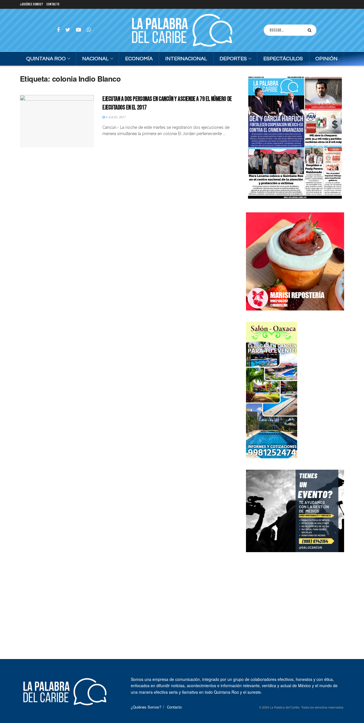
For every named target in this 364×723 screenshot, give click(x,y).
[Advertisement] (295, 599)
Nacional (95, 58)
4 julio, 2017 (115, 117)
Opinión (326, 58)
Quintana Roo (46, 58)
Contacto (52, 4)
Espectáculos (283, 58)
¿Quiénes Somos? (31, 4)
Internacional (186, 58)
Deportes (233, 58)
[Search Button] (311, 30)
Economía (139, 58)
